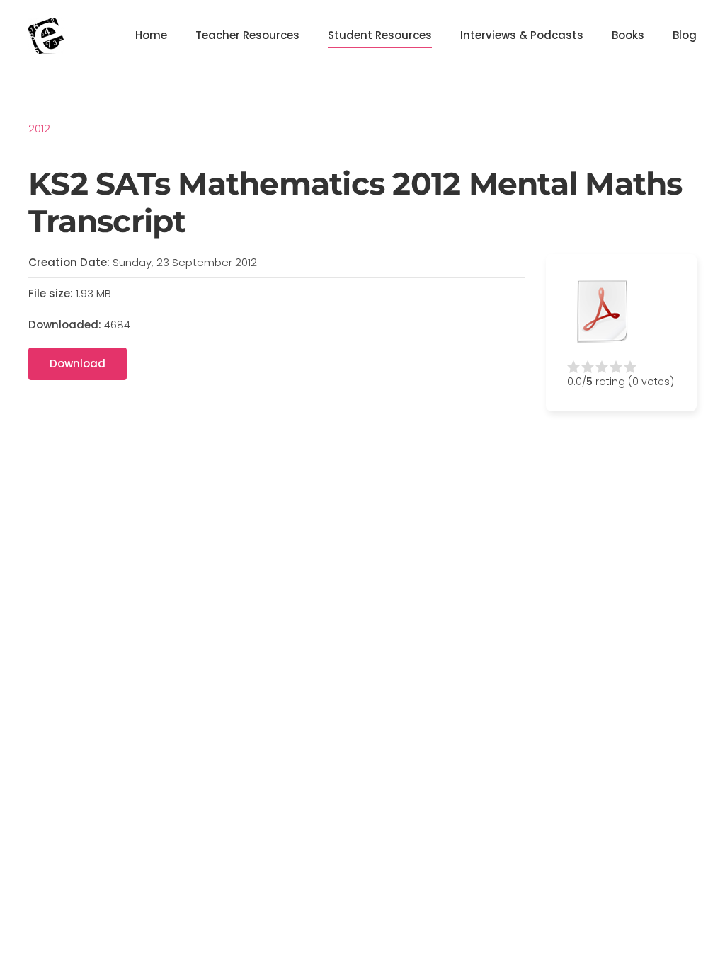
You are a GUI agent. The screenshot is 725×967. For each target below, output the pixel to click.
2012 (39, 128)
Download (77, 363)
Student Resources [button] (380, 35)
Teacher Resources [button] (247, 35)
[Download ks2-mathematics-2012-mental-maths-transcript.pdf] (602, 310)
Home (151, 35)
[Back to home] (46, 35)
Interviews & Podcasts (521, 35)
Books (628, 35)
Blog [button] (685, 35)
